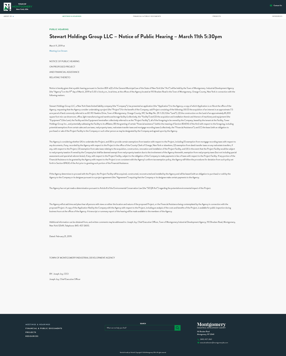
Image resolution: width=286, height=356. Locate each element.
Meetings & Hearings (71, 16)
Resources (277, 16)
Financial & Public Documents (147, 16)
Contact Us (278, 5)
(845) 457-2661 (206, 339)
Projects (217, 16)
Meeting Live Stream (58, 50)
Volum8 (132, 352)
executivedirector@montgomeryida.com (214, 343)
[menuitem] (72, 16)
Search (143, 324)
